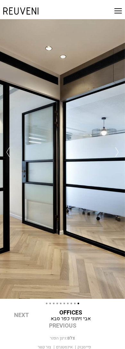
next (21, 315)
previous (62, 326)
